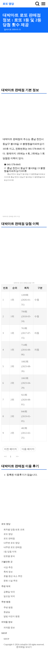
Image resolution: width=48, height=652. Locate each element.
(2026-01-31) (26, 300)
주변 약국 (5, 586)
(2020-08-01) (26, 400)
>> (17, 456)
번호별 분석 (9, 556)
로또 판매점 (9, 538)
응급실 (7, 612)
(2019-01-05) (26, 416)
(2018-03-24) (26, 316)
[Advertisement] (24, 60)
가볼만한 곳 (7, 562)
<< (5, 456)
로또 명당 (8, 3)
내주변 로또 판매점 (13, 547)
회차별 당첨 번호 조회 (14, 529)
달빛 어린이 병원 (12, 616)
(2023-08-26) (26, 366)
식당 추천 (8, 567)
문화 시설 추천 (10, 581)
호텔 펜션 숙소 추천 (13, 576)
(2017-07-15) (26, 333)
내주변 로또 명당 (12, 543)
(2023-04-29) (26, 383)
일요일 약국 (9, 596)
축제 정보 (8, 572)
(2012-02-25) (26, 433)
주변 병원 (5, 602)
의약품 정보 (7, 622)
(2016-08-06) (26, 350)
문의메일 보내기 (24, 647)
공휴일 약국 (9, 592)
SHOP (4, 633)
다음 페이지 (28, 449)
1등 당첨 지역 (10, 552)
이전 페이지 (10, 449)
